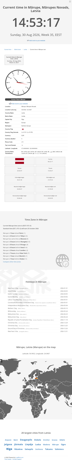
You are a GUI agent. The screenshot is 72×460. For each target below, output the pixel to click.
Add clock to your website (37, 40)
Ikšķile (62, 440)
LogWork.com (19, 457)
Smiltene (39, 449)
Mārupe (55, 444)
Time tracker (7, 459)
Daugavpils (26, 439)
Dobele (37, 439)
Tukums (49, 449)
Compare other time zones (12, 262)
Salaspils (29, 449)
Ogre (63, 444)
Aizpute (8, 440)
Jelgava (8, 444)
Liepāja (29, 444)
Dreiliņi (46, 440)
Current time (7, 49)
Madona (46, 444)
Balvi (16, 440)
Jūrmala (18, 444)
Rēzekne (18, 449)
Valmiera (59, 449)
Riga (9, 449)
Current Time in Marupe (18, 99)
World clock (17, 49)
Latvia (25, 49)
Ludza (38, 444)
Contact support (17, 459)
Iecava (54, 440)
